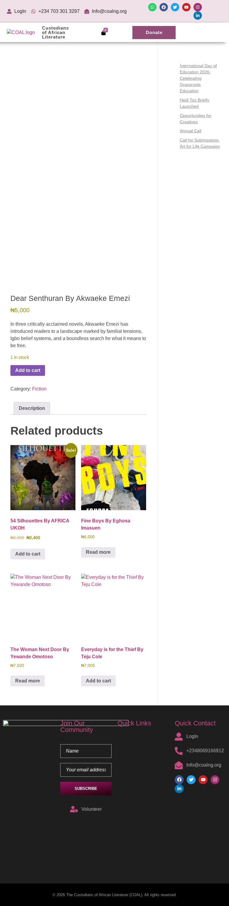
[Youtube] (186, 7)
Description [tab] (32, 408)
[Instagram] (198, 7)
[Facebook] (164, 7)
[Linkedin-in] (198, 15)
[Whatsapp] (152, 7)
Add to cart (27, 370)
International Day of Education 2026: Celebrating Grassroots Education (198, 78)
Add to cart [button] (27, 553)
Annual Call (190, 130)
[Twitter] (175, 7)
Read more (98, 552)
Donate (154, 32)
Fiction (39, 388)
